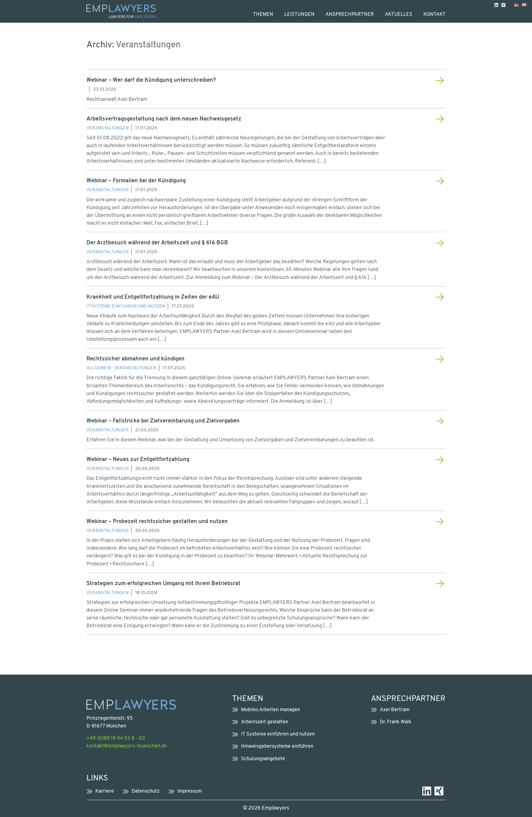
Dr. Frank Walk (395, 722)
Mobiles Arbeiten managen (270, 710)
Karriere (104, 791)
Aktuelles (398, 14)
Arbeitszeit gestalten (264, 722)
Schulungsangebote (263, 759)
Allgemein (98, 368)
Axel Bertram (395, 710)
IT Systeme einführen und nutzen (125, 306)
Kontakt (434, 14)
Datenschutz (146, 791)
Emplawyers (275, 808)
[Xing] (503, 4)
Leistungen (299, 14)
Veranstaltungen (107, 128)
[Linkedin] (496, 4)
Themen (263, 14)
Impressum (189, 791)
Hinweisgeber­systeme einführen (277, 746)
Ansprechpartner (350, 14)
